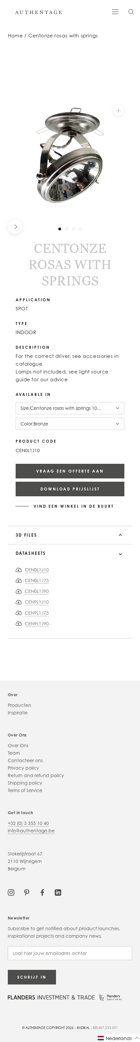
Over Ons (18, 745)
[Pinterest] (26, 891)
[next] (15, 226)
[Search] (131, 11)
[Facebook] (42, 891)
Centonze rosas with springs (63, 36)
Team (14, 753)
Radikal (83, 1028)
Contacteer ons (25, 760)
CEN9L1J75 (37, 613)
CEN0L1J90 (37, 591)
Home (15, 36)
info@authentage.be (31, 830)
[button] (118, 1038)
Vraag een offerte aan (70, 471)
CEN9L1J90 (37, 623)
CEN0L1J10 (37, 569)
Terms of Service (25, 790)
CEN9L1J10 (37, 602)
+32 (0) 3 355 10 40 (28, 823)
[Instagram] (11, 891)
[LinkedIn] (58, 891)
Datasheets (31, 553)
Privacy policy (23, 768)
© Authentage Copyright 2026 (48, 1028)
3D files (26, 535)
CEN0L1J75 (37, 580)
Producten (19, 705)
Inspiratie (18, 712)
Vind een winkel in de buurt (74, 506)
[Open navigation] (115, 11)
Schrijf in (32, 977)
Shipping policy (25, 783)
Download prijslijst (70, 489)
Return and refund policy (36, 775)
